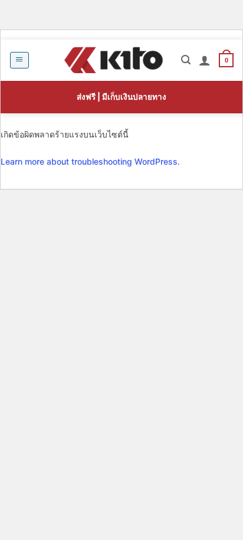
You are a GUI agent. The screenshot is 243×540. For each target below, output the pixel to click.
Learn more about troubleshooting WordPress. (90, 161)
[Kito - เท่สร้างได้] (113, 60)
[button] (19, 60)
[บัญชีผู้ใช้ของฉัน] (205, 60)
